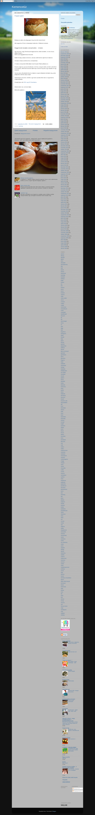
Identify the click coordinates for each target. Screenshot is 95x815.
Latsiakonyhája (66, 650)
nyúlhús (62, 477)
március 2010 (64, 225)
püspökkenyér (64, 510)
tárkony (62, 574)
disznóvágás (64, 321)
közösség (63, 418)
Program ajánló (19, 16)
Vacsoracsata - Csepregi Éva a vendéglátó (73, 769)
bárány (62, 271)
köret (62, 413)
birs (62, 285)
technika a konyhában (66, 577)
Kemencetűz (19, 6)
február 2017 (64, 96)
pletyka (62, 500)
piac (62, 492)
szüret (62, 570)
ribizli (62, 517)
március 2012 (64, 182)
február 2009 (64, 248)
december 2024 (64, 55)
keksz (62, 392)
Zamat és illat (65, 728)
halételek (63, 363)
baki (62, 268)
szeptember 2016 (65, 103)
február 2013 (64, 163)
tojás (62, 588)
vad (62, 604)
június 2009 (63, 241)
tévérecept (63, 586)
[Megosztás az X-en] (49, 124)
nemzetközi (63, 475)
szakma (62, 556)
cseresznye (63, 307)
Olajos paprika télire (25, 185)
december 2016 (64, 97)
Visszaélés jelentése (66, 22)
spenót (62, 551)
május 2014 (63, 138)
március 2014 (64, 142)
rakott (62, 512)
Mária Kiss (63, 43)
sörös (62, 546)
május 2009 (63, 243)
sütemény (63, 553)
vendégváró (63, 609)
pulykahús (63, 508)
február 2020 (64, 71)
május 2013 (63, 158)
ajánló (62, 259)
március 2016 (64, 108)
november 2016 (64, 99)
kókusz (62, 409)
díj (61, 317)
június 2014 (63, 136)
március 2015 (64, 124)
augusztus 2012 (64, 174)
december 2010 (64, 209)
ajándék (63, 257)
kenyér (62, 399)
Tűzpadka (64, 779)
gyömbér (63, 353)
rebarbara (63, 514)
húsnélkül (63, 374)
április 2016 (63, 106)
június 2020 (63, 66)
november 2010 (64, 211)
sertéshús (63, 538)
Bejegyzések (77, 788)
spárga (62, 549)
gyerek (62, 349)
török (62, 595)
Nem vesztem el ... (72, 739)
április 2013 (63, 159)
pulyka (62, 507)
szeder (62, 563)
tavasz (62, 576)
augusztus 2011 (64, 195)
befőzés (63, 278)
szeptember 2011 (65, 193)
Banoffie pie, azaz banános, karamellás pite (73, 730)
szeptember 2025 (65, 53)
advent (62, 254)
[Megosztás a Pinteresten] (51, 124)
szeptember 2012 (65, 172)
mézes (62, 466)
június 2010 (63, 220)
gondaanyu (72, 27)
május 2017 (63, 90)
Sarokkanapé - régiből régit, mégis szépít (72, 710)
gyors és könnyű (65, 351)
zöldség (62, 615)
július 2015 (63, 119)
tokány (62, 590)
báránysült (63, 273)
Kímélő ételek (65, 679)
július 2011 (63, 197)
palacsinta (63, 484)
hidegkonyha (64, 370)
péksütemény (64, 489)
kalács (62, 383)
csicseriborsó (64, 308)
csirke (62, 310)
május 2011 (63, 200)
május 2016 (63, 105)
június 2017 (63, 89)
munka (62, 471)
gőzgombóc (63, 345)
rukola (62, 523)
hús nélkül (63, 372)
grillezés (63, 347)
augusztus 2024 (64, 57)
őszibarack (63, 480)
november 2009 (64, 232)
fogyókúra (63, 331)
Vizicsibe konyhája (67, 670)
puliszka (63, 505)
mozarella (63, 468)
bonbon (62, 287)
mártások (63, 454)
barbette (63, 277)
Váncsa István (64, 606)
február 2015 (64, 126)
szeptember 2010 (65, 214)
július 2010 (63, 218)
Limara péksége (66, 641)
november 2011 (64, 190)
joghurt (62, 377)
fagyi (62, 328)
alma (62, 261)
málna (62, 448)
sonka (62, 540)
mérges (62, 462)
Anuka (64, 761)
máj (62, 443)
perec (62, 491)
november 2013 (64, 147)
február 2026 (64, 51)
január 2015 (63, 128)
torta (62, 592)
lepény (62, 434)
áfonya (62, 255)
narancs (63, 473)
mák (62, 445)
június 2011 (63, 198)
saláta (62, 528)
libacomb (63, 441)
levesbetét (63, 439)
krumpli (62, 422)
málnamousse (64, 450)
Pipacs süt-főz (66, 757)
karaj (62, 388)
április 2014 (63, 140)
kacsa (62, 379)
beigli (62, 280)
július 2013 (63, 154)
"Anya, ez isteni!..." (67, 660)
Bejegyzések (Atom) (25, 133)
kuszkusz (63, 425)
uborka (62, 599)
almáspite (63, 262)
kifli (61, 404)
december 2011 (64, 188)
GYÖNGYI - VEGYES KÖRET (69, 747)
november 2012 (64, 168)
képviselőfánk (64, 402)
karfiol (62, 390)
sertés (62, 537)
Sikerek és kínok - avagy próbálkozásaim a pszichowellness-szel (68, 719)
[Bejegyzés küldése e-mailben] (43, 124)
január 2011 (63, 207)
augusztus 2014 (64, 135)
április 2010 (63, 223)
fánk (62, 330)
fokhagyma (63, 333)
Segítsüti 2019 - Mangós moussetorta (73, 691)
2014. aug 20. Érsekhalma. (30, 82)
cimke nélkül (64, 298)
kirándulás (63, 407)
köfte (62, 411)
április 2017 (63, 92)
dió (61, 319)
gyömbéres (63, 354)
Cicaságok (65, 708)
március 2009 (64, 246)
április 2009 (63, 244)
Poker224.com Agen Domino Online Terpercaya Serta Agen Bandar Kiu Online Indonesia (70, 723)
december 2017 (64, 82)
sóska (62, 544)
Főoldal (35, 130)
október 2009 (64, 234)
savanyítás (63, 531)
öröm (62, 478)
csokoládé (63, 312)
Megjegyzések (77, 791)
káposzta (63, 384)
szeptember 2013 (65, 151)
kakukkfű (63, 381)
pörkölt (62, 503)
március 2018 (64, 80)
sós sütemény (64, 542)
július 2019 (63, 73)
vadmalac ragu (24, 193)
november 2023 (64, 62)
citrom (62, 300)
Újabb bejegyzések (20, 130)
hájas (62, 361)
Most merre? (65, 763)
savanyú (63, 533)
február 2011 (64, 206)
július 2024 (63, 59)
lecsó (62, 429)
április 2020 (63, 69)
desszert (63, 315)
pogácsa (63, 501)
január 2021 (63, 64)
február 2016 (64, 110)
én (61, 324)
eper (62, 326)
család (62, 305)
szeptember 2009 (65, 236)
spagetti (63, 547)
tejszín (62, 579)
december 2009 (64, 230)
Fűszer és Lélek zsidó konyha (69, 777)
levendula (63, 436)
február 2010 (64, 227)
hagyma (63, 360)
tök (61, 593)
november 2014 (64, 129)
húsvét (62, 376)
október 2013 (64, 149)
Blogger (54, 811)
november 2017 (64, 83)
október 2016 (64, 101)
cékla (62, 296)
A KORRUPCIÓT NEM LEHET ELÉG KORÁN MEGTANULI (73, 750)
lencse (62, 432)
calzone (62, 294)
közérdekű (63, 416)
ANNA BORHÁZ (66, 782)
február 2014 (64, 144)
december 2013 (64, 145)
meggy (62, 461)
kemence (63, 397)
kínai (62, 406)
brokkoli (62, 292)
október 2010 (64, 213)
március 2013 (64, 161)
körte (62, 415)
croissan (63, 301)
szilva (62, 565)
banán (62, 269)
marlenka (63, 452)
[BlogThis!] (47, 124)
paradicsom (63, 485)
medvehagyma (64, 459)
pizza (62, 498)
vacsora (63, 602)
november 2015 (64, 113)
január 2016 (63, 112)
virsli (62, 611)
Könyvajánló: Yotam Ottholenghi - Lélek (72, 662)
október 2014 (64, 131)
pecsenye (63, 487)
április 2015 (63, 122)
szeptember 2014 (65, 133)
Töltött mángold (71, 671)
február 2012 (64, 184)
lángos (62, 427)
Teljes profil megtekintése (67, 38)
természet (63, 583)
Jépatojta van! (66, 689)
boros (62, 289)
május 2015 (63, 121)
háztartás (63, 369)
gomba (62, 342)
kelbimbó (63, 393)
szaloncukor (63, 558)
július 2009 (63, 239)
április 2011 (63, 202)
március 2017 (64, 94)
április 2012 (63, 181)
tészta (62, 584)
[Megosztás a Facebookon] (50, 124)
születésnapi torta (65, 567)
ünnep (62, 600)
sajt (61, 524)
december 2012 (64, 167)
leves (62, 438)
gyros (62, 356)
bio (61, 284)
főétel (62, 335)
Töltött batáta (71, 680)
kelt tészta (63, 395)
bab (62, 266)
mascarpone (64, 455)
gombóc (63, 344)
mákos (62, 446)
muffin (62, 469)
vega (62, 607)
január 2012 (63, 186)
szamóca (63, 560)
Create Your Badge (64, 46)
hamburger (63, 365)
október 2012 (64, 170)
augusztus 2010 (64, 216)
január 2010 (63, 229)
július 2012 (63, 175)
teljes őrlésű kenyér (65, 581)
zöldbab (63, 613)
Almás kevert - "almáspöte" (71, 701)
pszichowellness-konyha (68, 699)
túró (62, 597)
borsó (62, 291)
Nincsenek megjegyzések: (35, 124)
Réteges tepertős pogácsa (27, 178)
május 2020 (63, 67)
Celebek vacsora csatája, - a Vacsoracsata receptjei (69, 767)
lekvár (62, 430)
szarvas (62, 561)
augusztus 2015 (64, 117)
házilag (62, 367)
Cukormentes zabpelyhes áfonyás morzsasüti (73, 643)
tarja (62, 572)
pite (62, 496)
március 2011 (64, 204)
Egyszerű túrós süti (72, 651)
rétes (62, 515)
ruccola (62, 521)
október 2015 (64, 115)
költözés (64, 758)
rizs (61, 519)
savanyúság (63, 535)
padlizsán (63, 482)
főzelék (62, 337)
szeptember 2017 (65, 85)
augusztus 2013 (64, 152)
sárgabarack (64, 530)
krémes (62, 420)
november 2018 (64, 74)
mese (62, 464)
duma (62, 323)
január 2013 (63, 165)
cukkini (62, 303)
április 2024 (63, 60)
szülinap (63, 569)
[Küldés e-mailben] (46, 124)
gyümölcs (63, 358)
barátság (21, 126)
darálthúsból (64, 314)
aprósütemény (64, 264)
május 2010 (63, 221)
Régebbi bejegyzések (51, 130)
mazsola (63, 457)
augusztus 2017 (64, 87)
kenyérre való (64, 400)
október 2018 (64, 76)
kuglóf (62, 423)
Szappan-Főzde (66, 737)
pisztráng (63, 494)
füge (62, 338)
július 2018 (63, 78)
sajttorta (63, 526)
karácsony (63, 386)
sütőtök (62, 554)
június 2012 (63, 177)
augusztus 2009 (64, 237)
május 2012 (63, 179)
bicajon (62, 282)
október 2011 (64, 191)
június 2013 (63, 156)
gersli (62, 340)
